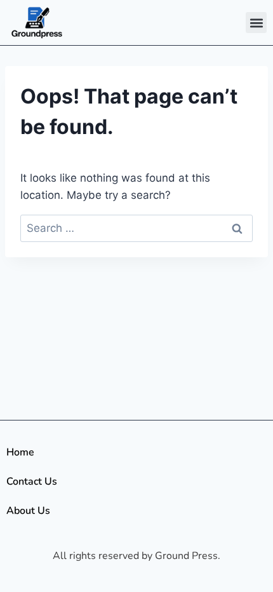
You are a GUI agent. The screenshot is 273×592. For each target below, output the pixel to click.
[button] (256, 22)
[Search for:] (136, 228)
